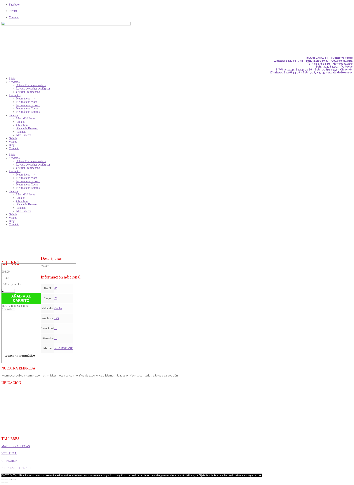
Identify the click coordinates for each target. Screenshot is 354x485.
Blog (12, 145)
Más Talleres (23, 135)
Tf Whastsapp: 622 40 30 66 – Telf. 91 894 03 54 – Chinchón (314, 69)
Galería (13, 138)
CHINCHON (9, 460)
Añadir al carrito (21, 298)
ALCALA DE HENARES (17, 467)
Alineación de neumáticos (31, 85)
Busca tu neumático (20, 355)
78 (55, 298)
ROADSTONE (63, 348)
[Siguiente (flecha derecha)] (6, 482)
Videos (13, 141)
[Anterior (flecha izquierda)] (2, 482)
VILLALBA (9, 453)
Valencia (21, 131)
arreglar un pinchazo (28, 91)
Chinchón (22, 125)
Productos (14, 95)
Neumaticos (8, 309)
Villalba (20, 121)
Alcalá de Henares (27, 128)
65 (55, 288)
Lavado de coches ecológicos (33, 88)
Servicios (14, 81)
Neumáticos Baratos (28, 111)
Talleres (13, 115)
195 (56, 318)
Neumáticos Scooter (28, 105)
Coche (58, 308)
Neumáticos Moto (26, 101)
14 (55, 338)
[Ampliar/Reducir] (14, 479)
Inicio (12, 78)
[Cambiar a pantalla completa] (10, 479)
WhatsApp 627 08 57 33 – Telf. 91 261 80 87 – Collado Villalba (313, 60)
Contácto (14, 148)
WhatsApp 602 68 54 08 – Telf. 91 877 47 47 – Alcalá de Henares (311, 72)
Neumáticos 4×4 (25, 98)
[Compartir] (6, 479)
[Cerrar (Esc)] (2, 479)
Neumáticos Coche (27, 108)
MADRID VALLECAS (15, 446)
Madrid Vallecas (25, 118)
